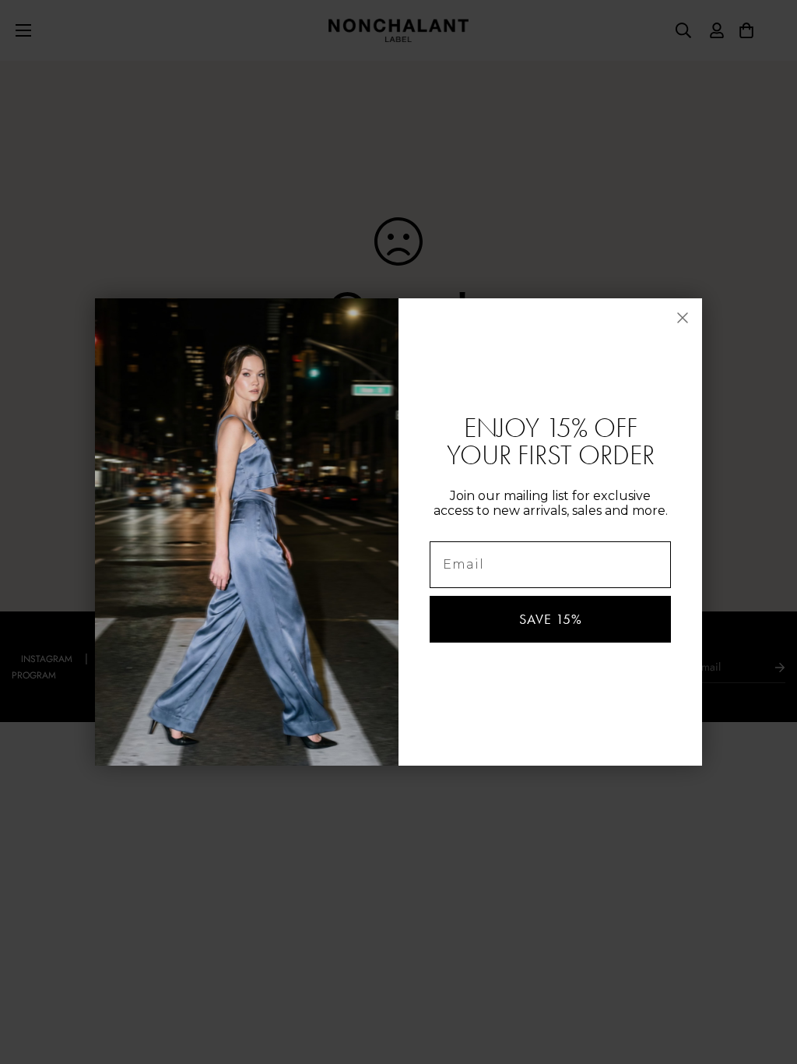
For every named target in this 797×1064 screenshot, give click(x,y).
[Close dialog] (682, 317)
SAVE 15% (550, 619)
